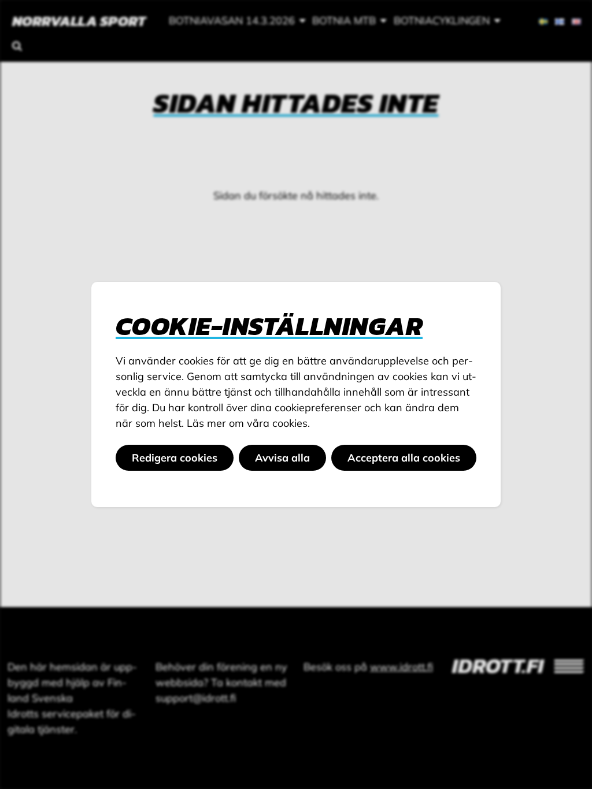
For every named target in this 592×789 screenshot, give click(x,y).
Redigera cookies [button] (174, 457)
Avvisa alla (282, 457)
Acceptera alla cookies (403, 457)
